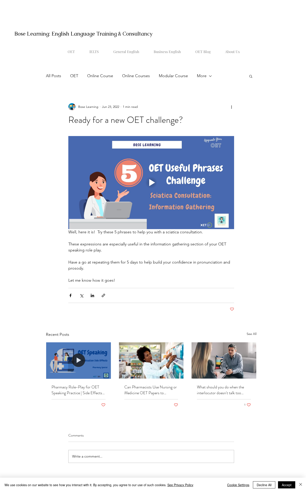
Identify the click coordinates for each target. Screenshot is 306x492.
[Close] (300, 484)
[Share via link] (103, 295)
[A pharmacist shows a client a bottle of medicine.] (78, 360)
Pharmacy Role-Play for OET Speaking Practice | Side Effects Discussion (77, 390)
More (202, 75)
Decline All (264, 485)
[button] (251, 76)
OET (74, 75)
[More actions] (231, 106)
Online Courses (136, 75)
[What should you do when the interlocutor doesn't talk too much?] (224, 360)
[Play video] (151, 182)
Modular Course (173, 75)
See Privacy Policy (180, 485)
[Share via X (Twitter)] (81, 295)
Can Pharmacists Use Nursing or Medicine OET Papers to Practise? (150, 390)
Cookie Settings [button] (238, 485)
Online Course (100, 75)
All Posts (53, 75)
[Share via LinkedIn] (92, 295)
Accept (286, 485)
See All (251, 334)
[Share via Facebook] (70, 295)
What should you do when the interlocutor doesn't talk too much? (220, 390)
